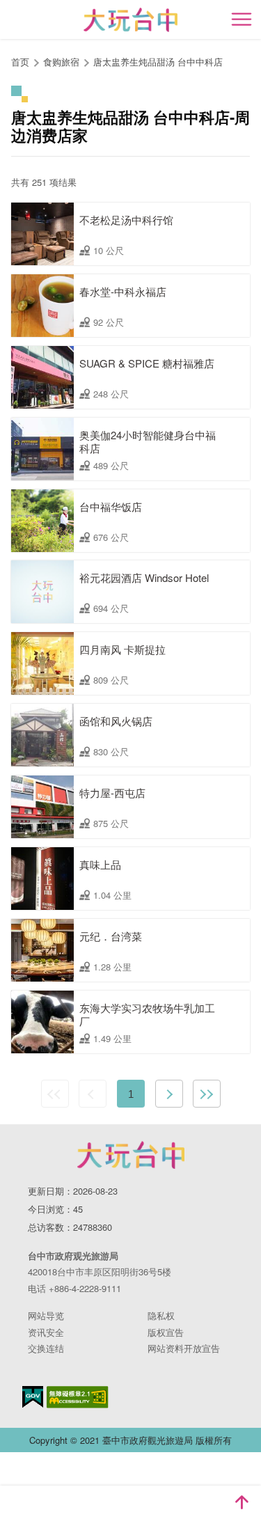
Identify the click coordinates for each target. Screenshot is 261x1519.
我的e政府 (32, 1397)
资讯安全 (46, 1332)
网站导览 (46, 1315)
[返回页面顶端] (241, 1502)
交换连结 (46, 1348)
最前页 (55, 1094)
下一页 (169, 1094)
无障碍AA (78, 1397)
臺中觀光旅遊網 (130, 20)
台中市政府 (130, 1155)
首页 (20, 61)
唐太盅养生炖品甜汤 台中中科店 (158, 61)
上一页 (92, 1094)
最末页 (207, 1094)
